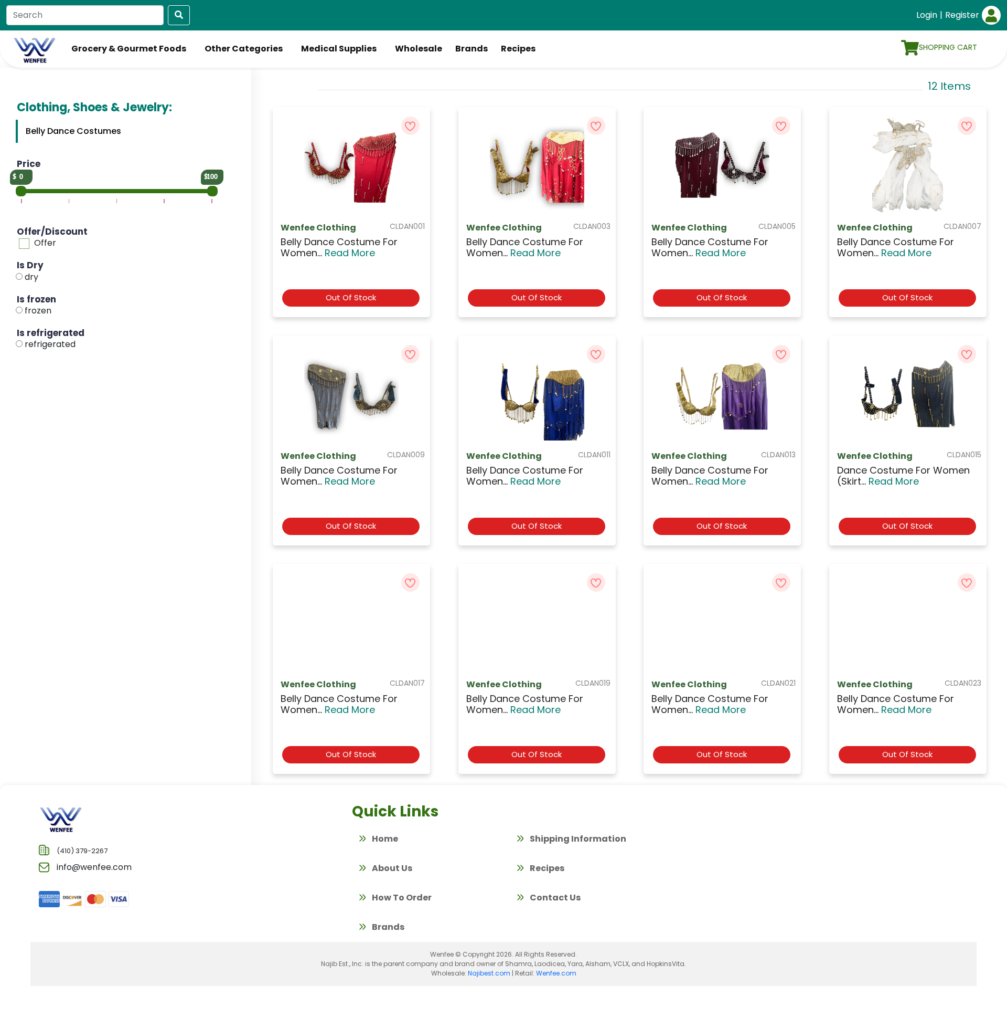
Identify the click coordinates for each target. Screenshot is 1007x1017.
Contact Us (554, 898)
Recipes (518, 49)
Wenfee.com (556, 973)
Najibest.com (489, 973)
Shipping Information (577, 839)
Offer (45, 243)
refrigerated (50, 344)
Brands (471, 49)
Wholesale (418, 49)
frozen (38, 311)
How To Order (401, 898)
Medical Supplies (339, 49)
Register (962, 15)
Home (384, 839)
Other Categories (244, 49)
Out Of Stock (351, 297)
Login (926, 15)
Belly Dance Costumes (73, 131)
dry (31, 277)
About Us (391, 868)
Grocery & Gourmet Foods (128, 49)
